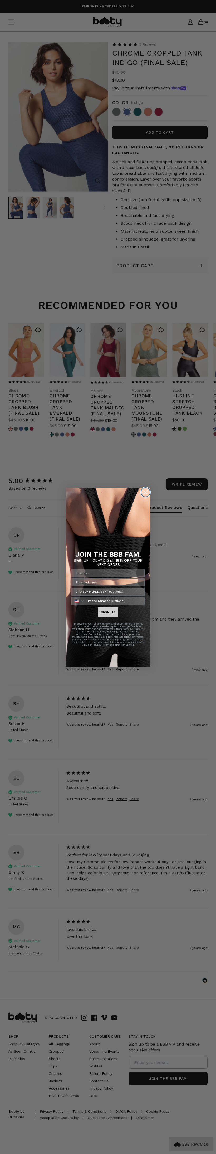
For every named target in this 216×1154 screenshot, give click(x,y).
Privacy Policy (101, 644)
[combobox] (78, 601)
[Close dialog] (145, 492)
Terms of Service (124, 644)
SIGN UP (108, 612)
